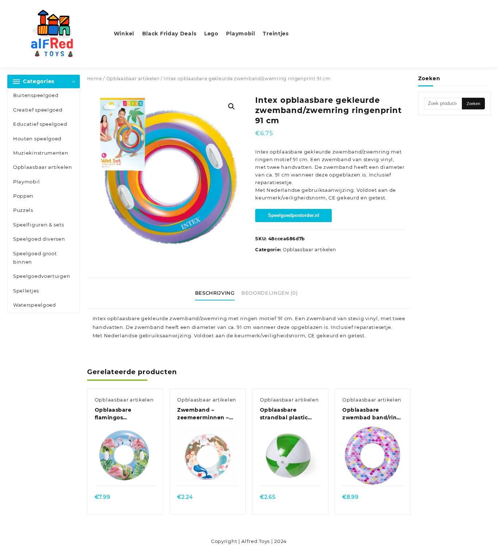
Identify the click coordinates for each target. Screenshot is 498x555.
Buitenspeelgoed (36, 95)
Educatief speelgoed (40, 124)
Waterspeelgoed (34, 305)
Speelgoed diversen (39, 239)
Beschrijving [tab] (215, 293)
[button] (231, 106)
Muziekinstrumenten (41, 153)
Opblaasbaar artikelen (42, 167)
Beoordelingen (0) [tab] (269, 293)
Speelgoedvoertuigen (41, 276)
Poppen (23, 196)
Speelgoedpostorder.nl (293, 215)
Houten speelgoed (37, 138)
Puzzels (23, 210)
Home (94, 78)
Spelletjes (26, 291)
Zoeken (473, 103)
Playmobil (26, 182)
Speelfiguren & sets (38, 225)
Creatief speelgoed (38, 110)
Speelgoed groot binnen (35, 258)
